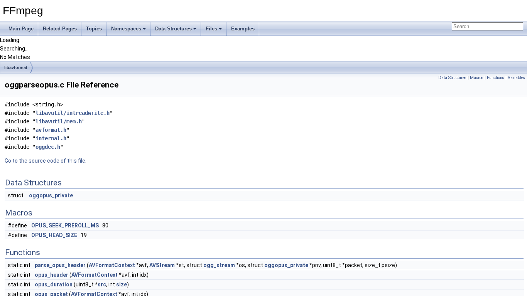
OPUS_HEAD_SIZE (54, 235)
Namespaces (126, 29)
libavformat (15, 67)
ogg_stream (219, 265)
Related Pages (60, 29)
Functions (495, 77)
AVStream (162, 265)
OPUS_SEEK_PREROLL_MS (65, 225)
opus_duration (54, 284)
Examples (243, 29)
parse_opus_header (60, 265)
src (102, 284)
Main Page (21, 29)
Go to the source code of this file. (45, 161)
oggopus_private (51, 195)
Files (211, 29)
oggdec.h (47, 147)
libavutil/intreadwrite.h (72, 113)
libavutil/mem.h (58, 121)
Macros (476, 77)
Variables (516, 77)
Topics (94, 29)
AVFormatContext (112, 265)
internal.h (50, 138)
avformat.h (50, 130)
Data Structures (173, 29)
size (121, 284)
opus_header (51, 275)
